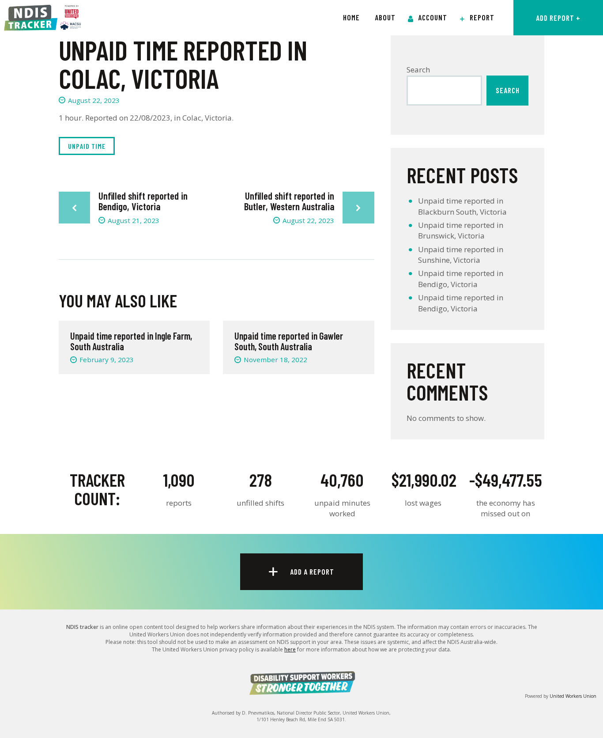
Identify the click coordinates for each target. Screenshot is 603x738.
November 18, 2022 (275, 359)
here (290, 649)
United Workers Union (573, 696)
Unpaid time (87, 146)
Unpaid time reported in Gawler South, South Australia (288, 341)
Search (418, 69)
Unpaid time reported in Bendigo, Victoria (460, 278)
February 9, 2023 (106, 359)
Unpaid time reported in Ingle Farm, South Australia (131, 341)
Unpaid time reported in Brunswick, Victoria (460, 230)
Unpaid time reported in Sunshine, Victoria (460, 254)
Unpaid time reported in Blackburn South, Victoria (462, 206)
